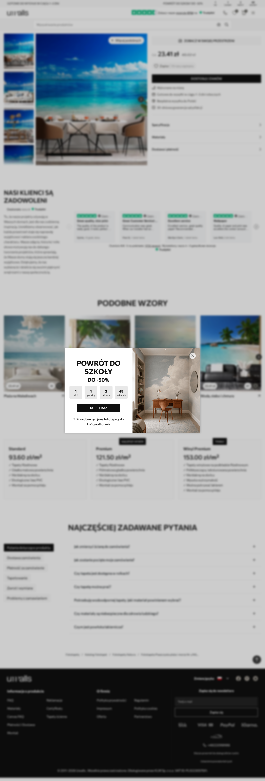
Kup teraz (98, 408)
